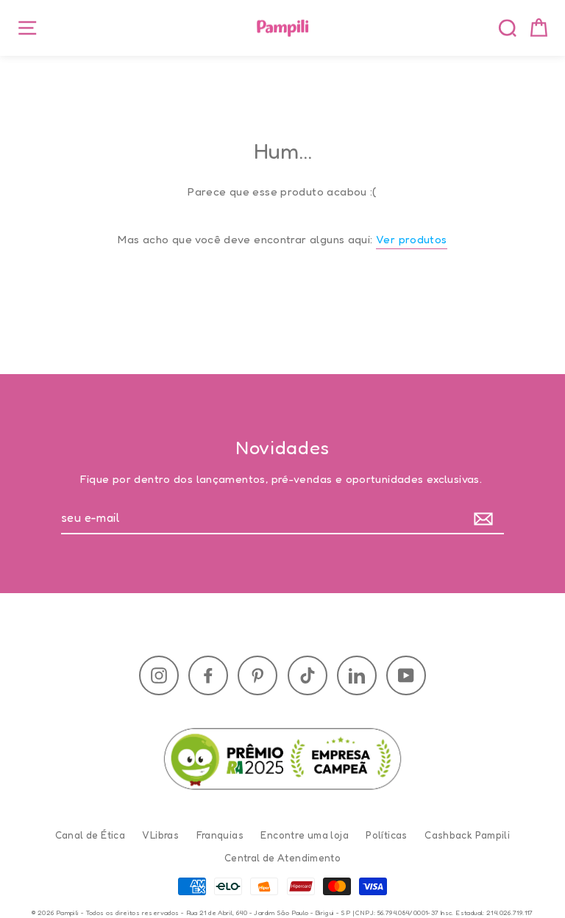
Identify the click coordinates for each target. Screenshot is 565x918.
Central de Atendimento (282, 858)
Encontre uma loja (304, 835)
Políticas (386, 835)
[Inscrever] (486, 519)
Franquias (220, 835)
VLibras (160, 835)
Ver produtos (411, 239)
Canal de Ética (90, 835)
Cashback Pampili (467, 835)
